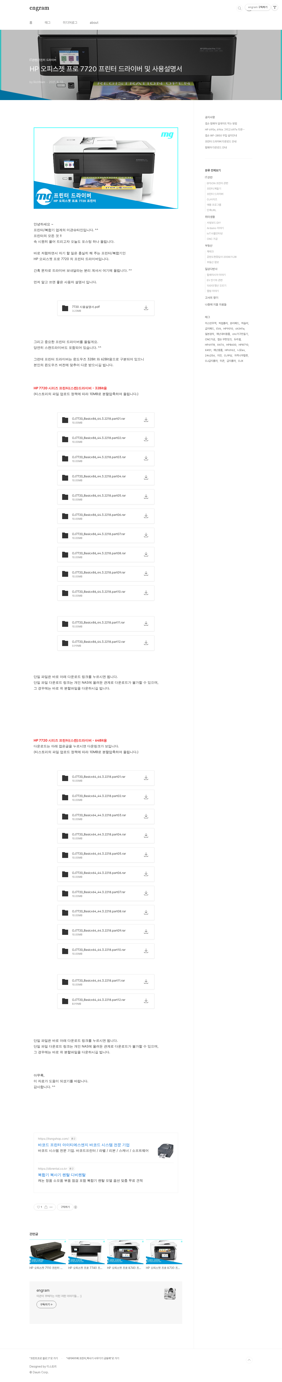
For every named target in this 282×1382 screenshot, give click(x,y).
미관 (222, 360)
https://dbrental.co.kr (52, 1168)
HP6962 (230, 350)
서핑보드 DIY (214, 222)
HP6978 (210, 344)
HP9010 (228, 328)
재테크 (210, 251)
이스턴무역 (210, 323)
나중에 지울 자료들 (215, 304)
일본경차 (209, 334)
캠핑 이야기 (213, 291)
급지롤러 (231, 360)
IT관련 (208, 177)
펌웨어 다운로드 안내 (216, 147)
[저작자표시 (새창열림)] (75, 1207)
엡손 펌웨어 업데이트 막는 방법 (221, 123)
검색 (240, 8)
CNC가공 (210, 339)
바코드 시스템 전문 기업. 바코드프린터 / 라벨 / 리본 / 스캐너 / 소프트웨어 (93, 1150)
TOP (249, 1360)
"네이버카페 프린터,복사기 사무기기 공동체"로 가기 (92, 1358)
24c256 (210, 355)
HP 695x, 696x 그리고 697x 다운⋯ (225, 129)
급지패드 (209, 328)
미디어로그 (70, 23)
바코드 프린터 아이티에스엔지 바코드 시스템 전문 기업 (84, 1145)
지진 (219, 355)
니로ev (241, 350)
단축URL (211, 210)
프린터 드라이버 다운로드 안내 (220, 141)
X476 (220, 344)
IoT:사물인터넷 (215, 233)
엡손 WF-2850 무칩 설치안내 (221, 135)
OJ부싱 (228, 355)
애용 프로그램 (214, 204)
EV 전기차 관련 (215, 280)
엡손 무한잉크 (224, 339)
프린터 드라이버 (215, 194)
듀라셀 (237, 339)
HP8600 (231, 344)
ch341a (239, 328)
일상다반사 (211, 269)
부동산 (208, 245)
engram (39, 8)
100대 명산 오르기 (216, 285)
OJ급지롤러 (211, 360)
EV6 (218, 328)
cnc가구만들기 (240, 334)
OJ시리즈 (212, 199)
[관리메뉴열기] (275, 7)
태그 (48, 23)
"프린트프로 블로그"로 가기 (44, 1358)
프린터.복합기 (214, 188)
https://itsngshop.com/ (53, 1138)
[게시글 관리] (51, 1207)
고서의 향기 (211, 297)
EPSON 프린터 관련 (217, 183)
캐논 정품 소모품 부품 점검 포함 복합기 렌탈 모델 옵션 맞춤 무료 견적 (90, 1180)
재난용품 (218, 350)
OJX (240, 360)
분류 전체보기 (213, 170)
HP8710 (243, 344)
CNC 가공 (212, 238)
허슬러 (244, 323)
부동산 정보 (213, 262)
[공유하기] (46, 1207)
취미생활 (210, 217)
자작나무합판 (241, 355)
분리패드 (234, 323)
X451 (208, 350)
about (94, 23)
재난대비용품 (223, 334)
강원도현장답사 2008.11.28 (222, 256)
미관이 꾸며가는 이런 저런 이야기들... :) (59, 1296)
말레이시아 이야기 (216, 274)
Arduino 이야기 (215, 228)
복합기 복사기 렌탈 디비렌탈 (62, 1175)
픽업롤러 (223, 323)
